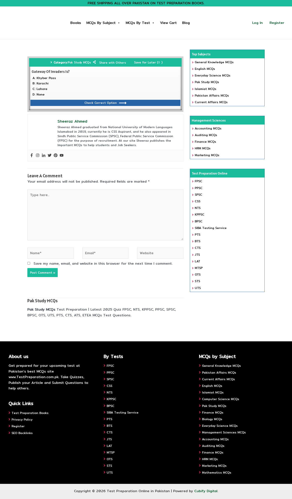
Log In (257, 22)
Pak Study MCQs (79, 62)
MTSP (199, 268)
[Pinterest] (56, 155)
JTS (197, 254)
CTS (198, 247)
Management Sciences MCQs (224, 432)
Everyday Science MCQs (212, 75)
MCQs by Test (138, 22)
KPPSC (199, 214)
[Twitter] (50, 155)
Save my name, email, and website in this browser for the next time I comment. (103, 263)
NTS (198, 207)
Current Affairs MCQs (211, 102)
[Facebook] (32, 155)
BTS (197, 241)
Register (277, 22)
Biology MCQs (212, 419)
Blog (186, 22)
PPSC (198, 188)
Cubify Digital (205, 491)
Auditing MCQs (206, 135)
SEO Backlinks (22, 433)
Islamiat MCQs (205, 89)
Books (75, 22)
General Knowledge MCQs (214, 62)
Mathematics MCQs (216, 472)
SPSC (198, 194)
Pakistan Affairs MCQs (212, 95)
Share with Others (112, 62)
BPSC (198, 221)
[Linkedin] (44, 155)
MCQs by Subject (101, 22)
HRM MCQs (203, 148)
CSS (197, 201)
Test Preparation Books (30, 413)
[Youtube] (61, 155)
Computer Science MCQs (220, 399)
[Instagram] (38, 155)
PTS (197, 234)
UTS (198, 288)
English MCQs (205, 68)
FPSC (198, 181)
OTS (198, 274)
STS (197, 281)
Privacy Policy (22, 419)
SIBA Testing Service (211, 228)
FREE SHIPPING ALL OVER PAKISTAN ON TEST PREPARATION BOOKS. (146, 3)
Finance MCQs (205, 141)
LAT (197, 261)
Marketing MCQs (207, 155)
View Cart (168, 22)
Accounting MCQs (208, 128)
